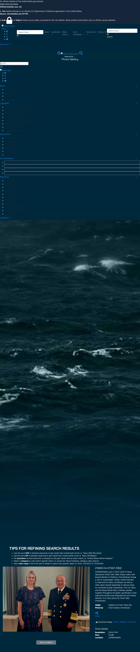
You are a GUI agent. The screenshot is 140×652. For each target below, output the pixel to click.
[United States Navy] (9, 27)
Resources (4, 44)
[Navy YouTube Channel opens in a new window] (7, 39)
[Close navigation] (1, 67)
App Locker (11, 187)
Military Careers (14, 170)
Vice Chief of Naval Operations (18, 117)
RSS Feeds (11, 204)
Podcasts (10, 194)
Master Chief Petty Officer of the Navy (21, 121)
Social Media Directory (15, 184)
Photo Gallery (12, 181)
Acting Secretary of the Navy (18, 107)
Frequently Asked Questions (17, 207)
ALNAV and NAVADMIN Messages (19, 211)
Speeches (10, 148)
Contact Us (11, 214)
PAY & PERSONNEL (6, 158)
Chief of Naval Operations (16, 114)
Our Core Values (13, 90)
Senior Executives (13, 127)
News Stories (12, 155)
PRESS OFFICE (5, 134)
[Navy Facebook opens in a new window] (7, 31)
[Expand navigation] (59, 54)
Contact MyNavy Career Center (19, 166)
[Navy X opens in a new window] (7, 34)
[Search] (81, 54)
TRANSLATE (4, 218)
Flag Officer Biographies (16, 130)
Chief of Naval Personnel (16, 124)
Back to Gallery (46, 642)
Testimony (11, 145)
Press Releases (12, 141)
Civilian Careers (13, 173)
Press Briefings (12, 138)
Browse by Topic (13, 191)
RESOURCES (4, 177)
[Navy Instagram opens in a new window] (7, 36)
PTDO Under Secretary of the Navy (20, 110)
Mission (9, 96)
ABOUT (2, 86)
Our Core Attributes (14, 93)
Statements (11, 151)
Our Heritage (12, 100)
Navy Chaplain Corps (14, 197)
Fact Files (10, 201)
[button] (70, 4)
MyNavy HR (12, 162)
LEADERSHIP (4, 103)
